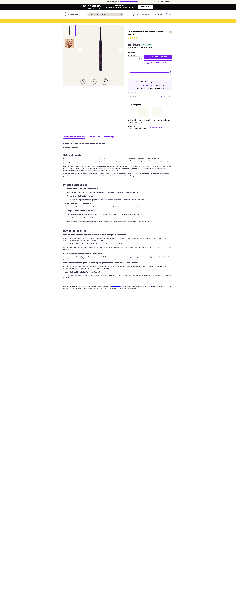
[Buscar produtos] (121, 14)
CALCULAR (165, 97)
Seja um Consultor (164, 1)
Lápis (145, 27)
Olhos (139, 27)
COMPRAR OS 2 (157, 128)
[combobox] (105, 14)
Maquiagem (131, 27)
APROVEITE (145, 7)
